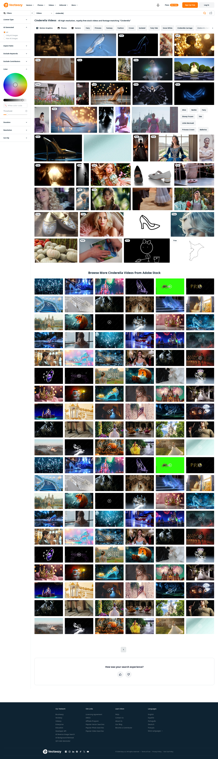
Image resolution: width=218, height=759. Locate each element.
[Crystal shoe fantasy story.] (96, 45)
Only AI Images (12, 35)
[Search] (204, 13)
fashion (121, 28)
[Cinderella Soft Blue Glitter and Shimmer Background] (107, 148)
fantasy (109, 28)
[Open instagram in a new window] (69, 752)
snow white (167, 28)
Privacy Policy (157, 752)
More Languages (154, 731)
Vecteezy (59, 718)
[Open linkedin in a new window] (73, 752)
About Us (118, 721)
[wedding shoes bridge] (56, 224)
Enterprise (60, 724)
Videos (51, 5)
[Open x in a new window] (84, 752)
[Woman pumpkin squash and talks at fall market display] (194, 199)
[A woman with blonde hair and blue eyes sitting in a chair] (101, 224)
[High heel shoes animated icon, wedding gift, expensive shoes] (147, 224)
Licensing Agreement (94, 714)
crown (131, 28)
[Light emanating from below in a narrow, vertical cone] (82, 174)
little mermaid (188, 123)
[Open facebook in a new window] (66, 752)
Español (151, 718)
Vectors (29, 5)
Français (151, 728)
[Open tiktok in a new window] (80, 752)
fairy (88, 28)
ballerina (203, 130)
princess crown (188, 130)
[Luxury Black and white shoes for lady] (152, 174)
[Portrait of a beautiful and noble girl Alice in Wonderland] (111, 174)
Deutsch (151, 724)
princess (98, 28)
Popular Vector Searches (95, 724)
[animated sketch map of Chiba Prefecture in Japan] (193, 250)
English (151, 714)
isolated (142, 28)
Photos (40, 5)
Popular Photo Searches (95, 728)
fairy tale (154, 28)
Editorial (62, 5)
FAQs (117, 714)
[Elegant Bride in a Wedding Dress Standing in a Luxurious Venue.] (54, 174)
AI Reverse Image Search (65, 734)
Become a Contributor (123, 728)
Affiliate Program (92, 721)
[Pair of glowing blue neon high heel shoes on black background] (194, 93)
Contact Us (119, 718)
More (74, 5)
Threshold (7, 111)
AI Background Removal (65, 738)
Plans (167, 5)
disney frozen (187, 116)
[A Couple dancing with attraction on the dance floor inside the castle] (54, 45)
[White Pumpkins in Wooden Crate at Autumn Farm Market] (55, 250)
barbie (193, 110)
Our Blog (118, 724)
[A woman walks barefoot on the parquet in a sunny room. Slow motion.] (54, 69)
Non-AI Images (12, 38)
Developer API (61, 731)
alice (184, 110)
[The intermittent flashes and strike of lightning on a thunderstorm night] (96, 69)
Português (152, 721)
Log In (206, 5)
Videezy (58, 721)
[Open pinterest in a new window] (77, 752)
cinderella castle (204, 28)
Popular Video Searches (95, 731)
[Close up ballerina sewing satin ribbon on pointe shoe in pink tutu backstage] (122, 120)
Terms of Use (146, 752)
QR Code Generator (63, 741)
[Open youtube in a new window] (88, 752)
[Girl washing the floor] (147, 250)
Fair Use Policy (168, 752)
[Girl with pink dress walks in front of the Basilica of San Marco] (155, 120)
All (7, 32)
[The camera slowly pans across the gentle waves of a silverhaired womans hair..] (192, 224)
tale (200, 116)
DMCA (88, 718)
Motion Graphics (46, 28)
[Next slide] (210, 28)
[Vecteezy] (13, 5)
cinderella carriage (184, 28)
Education (59, 728)
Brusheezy (60, 714)
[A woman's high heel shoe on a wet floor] (111, 93)
